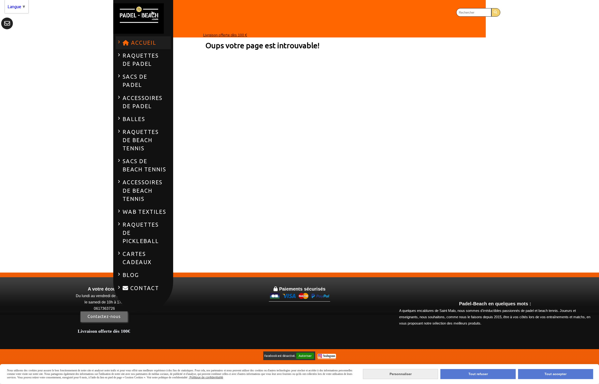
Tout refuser (478, 374)
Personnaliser (401, 374)
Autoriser (305, 356)
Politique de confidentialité (206, 377)
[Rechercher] (495, 12)
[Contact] (7, 23)
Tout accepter (555, 374)
